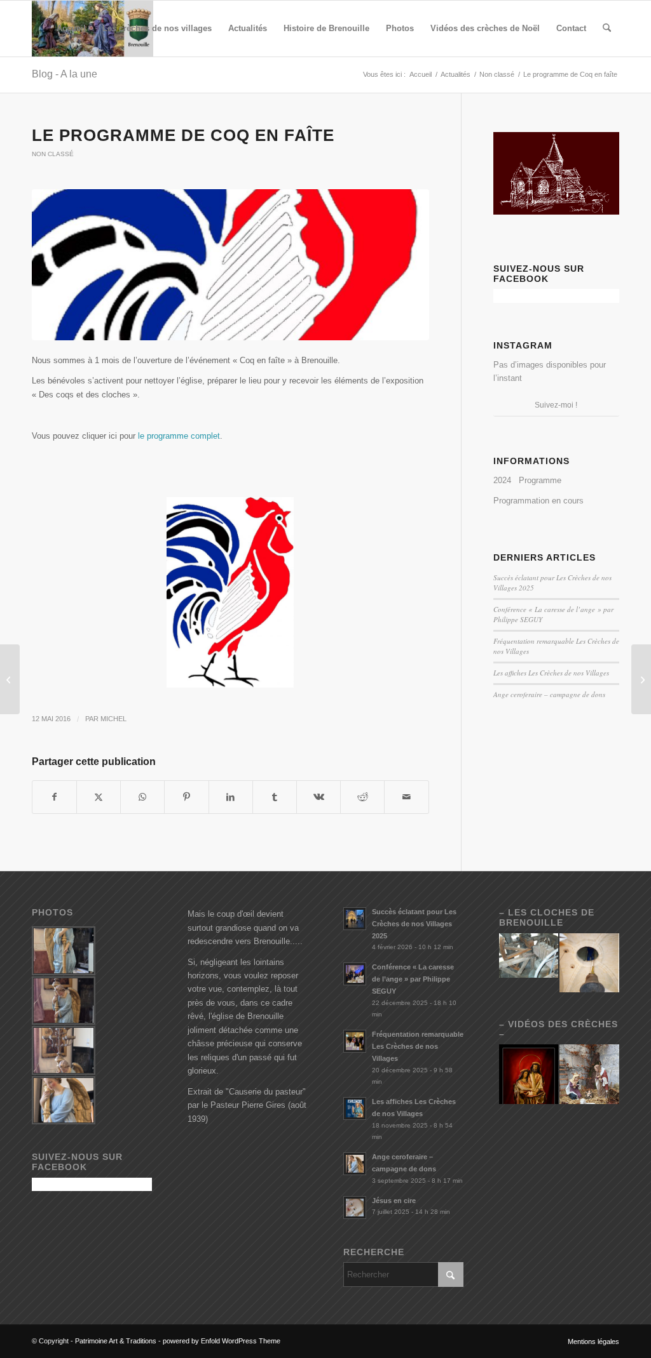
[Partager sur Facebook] (54, 797)
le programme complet (179, 436)
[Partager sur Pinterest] (186, 797)
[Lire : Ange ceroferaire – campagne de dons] (354, 1163)
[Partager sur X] (98, 797)
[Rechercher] (606, 29)
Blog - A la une (64, 74)
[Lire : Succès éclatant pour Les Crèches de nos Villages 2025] (354, 918)
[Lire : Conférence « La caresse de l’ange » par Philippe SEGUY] (354, 973)
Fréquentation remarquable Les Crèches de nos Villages (417, 1046)
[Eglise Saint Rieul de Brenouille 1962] (10, 679)
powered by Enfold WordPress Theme (221, 1341)
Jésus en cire (394, 1200)
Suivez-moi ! (556, 405)
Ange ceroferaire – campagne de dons (549, 694)
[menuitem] (71, 29)
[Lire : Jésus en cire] (354, 1207)
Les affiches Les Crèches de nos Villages (551, 672)
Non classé (53, 153)
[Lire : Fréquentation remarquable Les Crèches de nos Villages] (354, 1041)
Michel (113, 718)
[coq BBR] (230, 264)
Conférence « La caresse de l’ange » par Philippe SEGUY (413, 979)
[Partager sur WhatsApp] (142, 797)
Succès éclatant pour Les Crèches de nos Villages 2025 (414, 924)
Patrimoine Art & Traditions (115, 1341)
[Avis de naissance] (641, 679)
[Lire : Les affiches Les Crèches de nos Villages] (354, 1108)
